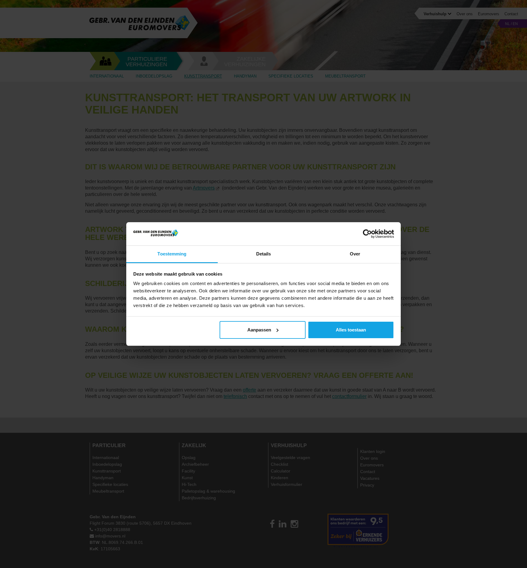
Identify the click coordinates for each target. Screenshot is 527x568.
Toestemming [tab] (171, 253)
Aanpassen (259, 329)
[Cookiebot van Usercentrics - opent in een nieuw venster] (367, 233)
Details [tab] (263, 253)
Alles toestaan (351, 329)
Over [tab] (355, 253)
